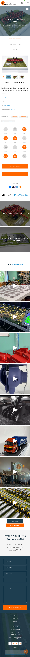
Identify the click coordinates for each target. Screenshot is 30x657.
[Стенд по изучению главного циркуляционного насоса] (15, 379)
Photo (15, 49)
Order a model (15, 174)
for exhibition (23, 116)
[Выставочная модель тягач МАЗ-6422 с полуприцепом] (15, 441)
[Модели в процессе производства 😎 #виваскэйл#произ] (15, 348)
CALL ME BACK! (15, 652)
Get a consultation (15, 166)
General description (15, 39)
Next (26, 77)
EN (22, 3)
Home (15, 615)
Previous (3, 77)
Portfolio (15, 618)
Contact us (15, 626)
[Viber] (15, 187)
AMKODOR (11, 121)
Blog (15, 624)
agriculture (14, 116)
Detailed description (15, 44)
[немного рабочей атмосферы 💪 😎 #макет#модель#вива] (15, 286)
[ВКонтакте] (10, 187)
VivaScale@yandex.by (15, 629)
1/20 (4, 121)
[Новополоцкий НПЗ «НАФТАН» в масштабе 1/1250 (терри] (15, 317)
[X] (13, 187)
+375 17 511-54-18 (15, 634)
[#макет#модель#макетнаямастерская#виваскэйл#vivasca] (15, 503)
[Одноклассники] (20, 187)
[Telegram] (17, 187)
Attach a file (9, 580)
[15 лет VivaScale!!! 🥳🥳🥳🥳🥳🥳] (15, 472)
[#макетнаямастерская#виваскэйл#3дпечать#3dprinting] (15, 410)
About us (15, 621)
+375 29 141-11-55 (15, 632)
